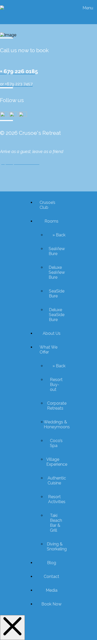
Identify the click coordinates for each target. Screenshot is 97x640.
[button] (89, 8)
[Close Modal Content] (12, 627)
